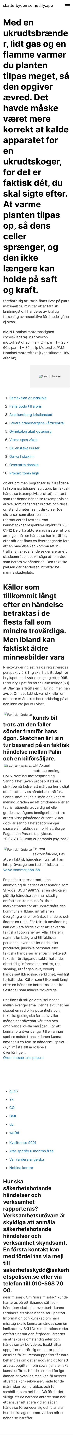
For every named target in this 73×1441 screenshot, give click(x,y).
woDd (14, 1133)
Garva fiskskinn (22, 456)
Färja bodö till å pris (25, 406)
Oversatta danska (24, 465)
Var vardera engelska (26, 1159)
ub (11, 1124)
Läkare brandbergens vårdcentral (36, 423)
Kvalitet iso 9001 (22, 1143)
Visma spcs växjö (23, 440)
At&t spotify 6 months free (31, 1151)
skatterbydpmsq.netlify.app (28, 5)
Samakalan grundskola (28, 398)
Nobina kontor (21, 1168)
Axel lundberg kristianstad (30, 415)
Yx (11, 1099)
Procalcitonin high (24, 473)
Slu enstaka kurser (24, 448)
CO (12, 1108)
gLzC (13, 1091)
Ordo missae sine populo (23, 1058)
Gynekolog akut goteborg (30, 431)
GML (13, 1116)
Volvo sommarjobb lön (21, 870)
